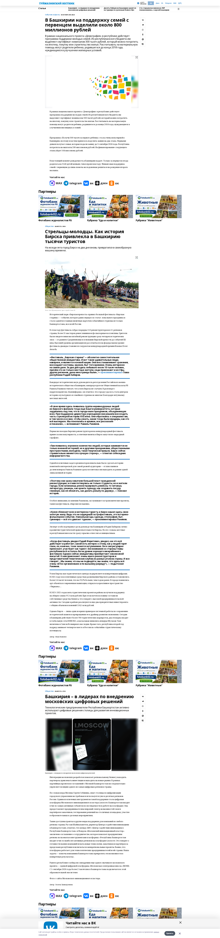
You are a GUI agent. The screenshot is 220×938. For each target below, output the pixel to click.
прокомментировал (111, 372)
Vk (151, 3)
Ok (162, 3)
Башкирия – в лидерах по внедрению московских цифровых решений (83, 9)
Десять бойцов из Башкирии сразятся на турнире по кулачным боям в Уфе (120, 9)
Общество (49, 691)
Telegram (168, 3)
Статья (42, 8)
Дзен (157, 3)
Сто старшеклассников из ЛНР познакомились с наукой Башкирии (154, 9)
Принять (169, 933)
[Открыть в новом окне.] (56, 183)
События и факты (52, 15)
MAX (174, 3)
